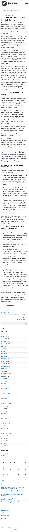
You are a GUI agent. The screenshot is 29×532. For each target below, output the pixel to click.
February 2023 (4, 421)
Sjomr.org (12, 527)
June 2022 (3, 440)
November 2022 (4, 428)
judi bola (8, 158)
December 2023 (4, 396)
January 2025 (4, 363)
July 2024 (3, 378)
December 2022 (4, 425)
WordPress (22, 527)
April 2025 (3, 356)
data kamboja (4, 518)
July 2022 (3, 438)
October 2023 (4, 401)
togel (2, 455)
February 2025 (4, 361)
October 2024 (4, 371)
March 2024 (4, 388)
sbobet (2, 521)
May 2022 (3, 443)
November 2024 (4, 368)
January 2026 (4, 338)
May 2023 (3, 413)
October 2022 (4, 430)
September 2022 (5, 433)
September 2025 (5, 343)
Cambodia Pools (5, 515)
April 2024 (3, 386)
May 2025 (3, 353)
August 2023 (4, 406)
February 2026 (4, 336)
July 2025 (3, 348)
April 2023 (3, 416)
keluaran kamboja (5, 510)
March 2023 (4, 418)
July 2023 (3, 408)
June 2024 (3, 381)
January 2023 (4, 423)
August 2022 (4, 435)
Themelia (14, 529)
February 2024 (4, 391)
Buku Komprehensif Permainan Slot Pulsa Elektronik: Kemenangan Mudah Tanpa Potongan (12, 488)
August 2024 (4, 376)
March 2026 (4, 333)
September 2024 (5, 373)
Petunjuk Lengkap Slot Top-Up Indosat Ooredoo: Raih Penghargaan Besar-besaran (12, 502)
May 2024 (3, 383)
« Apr (2, 480)
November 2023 (4, 398)
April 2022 (3, 445)
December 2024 (4, 366)
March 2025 (4, 358)
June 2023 (3, 411)
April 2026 (3, 331)
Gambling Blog (10, 305)
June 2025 (3, 351)
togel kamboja (4, 512)
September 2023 (5, 403)
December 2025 (4, 341)
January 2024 (4, 393)
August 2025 (4, 346)
